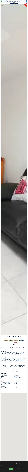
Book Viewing (16, 342)
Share (16, 340)
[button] (14, 470)
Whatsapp (11, 342)
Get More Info (21, 340)
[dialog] (14, 466)
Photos (6, 340)
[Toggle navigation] (27, 2)
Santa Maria (10, 338)
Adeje (2, 338)
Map (11, 340)
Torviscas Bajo (6, 338)
